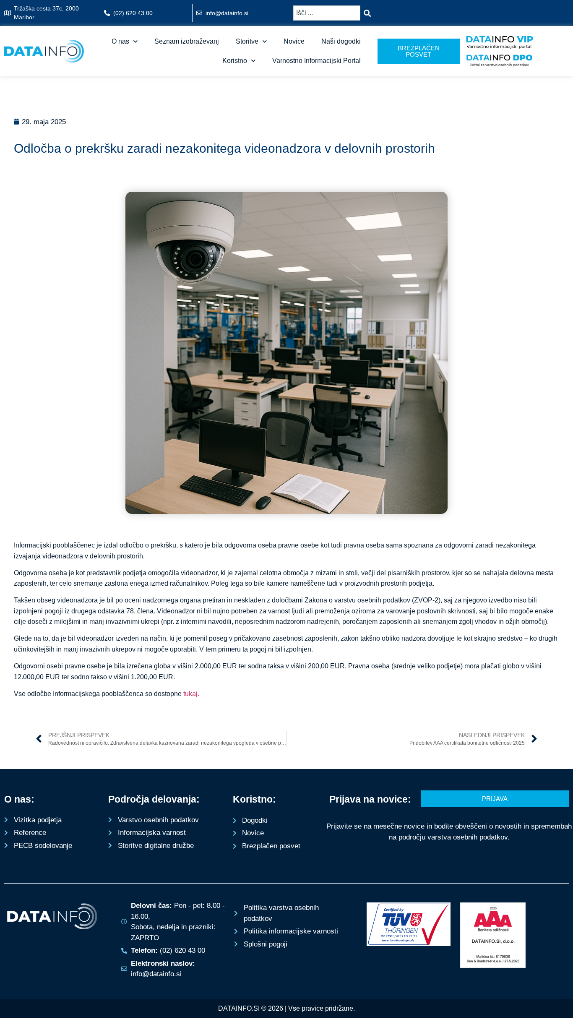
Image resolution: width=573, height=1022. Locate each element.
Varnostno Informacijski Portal (316, 60)
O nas (120, 41)
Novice (294, 41)
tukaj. (191, 693)
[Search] (369, 13)
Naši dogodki (341, 41)
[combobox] (326, 13)
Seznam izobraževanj (186, 41)
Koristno (234, 60)
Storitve (247, 41)
